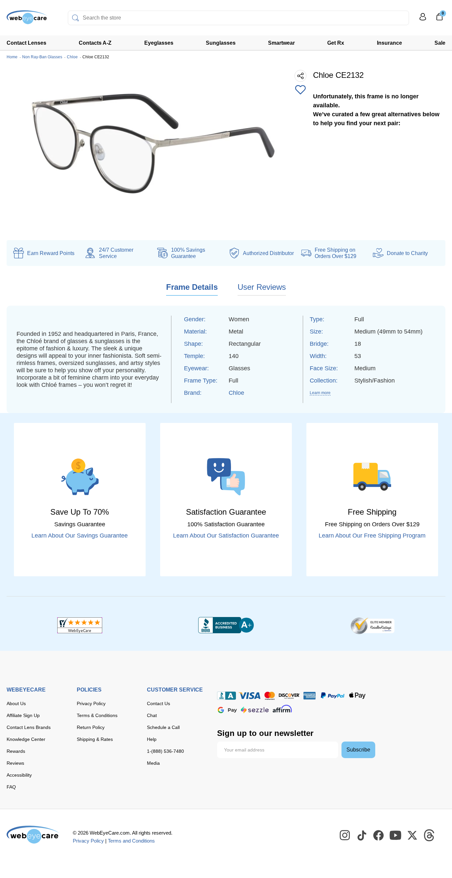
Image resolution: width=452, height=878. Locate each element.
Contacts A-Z (95, 43)
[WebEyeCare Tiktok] (362, 836)
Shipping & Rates (95, 739)
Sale (439, 43)
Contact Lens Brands (29, 727)
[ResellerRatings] (372, 625)
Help (152, 739)
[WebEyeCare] (33, 835)
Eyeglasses (158, 43)
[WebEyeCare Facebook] (379, 836)
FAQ (11, 787)
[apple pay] (357, 696)
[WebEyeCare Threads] (429, 836)
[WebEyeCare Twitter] (413, 836)
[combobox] (238, 18)
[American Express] (309, 696)
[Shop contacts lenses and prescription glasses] (27, 19)
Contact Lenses (26, 43)
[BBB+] (226, 625)
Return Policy (91, 727)
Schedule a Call (163, 727)
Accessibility (19, 775)
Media (153, 763)
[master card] (269, 696)
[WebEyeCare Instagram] (345, 836)
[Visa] (249, 696)
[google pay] (227, 710)
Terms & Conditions (97, 715)
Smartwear (281, 43)
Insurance (389, 43)
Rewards (16, 751)
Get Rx (335, 43)
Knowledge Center (26, 739)
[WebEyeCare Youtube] (396, 836)
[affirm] (282, 708)
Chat (152, 715)
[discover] (289, 696)
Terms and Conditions (131, 841)
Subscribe (358, 749)
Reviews (15, 763)
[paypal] (332, 696)
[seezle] (255, 710)
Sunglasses (221, 43)
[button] (300, 90)
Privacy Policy (91, 703)
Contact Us (158, 703)
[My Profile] (423, 19)
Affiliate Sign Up (23, 715)
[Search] (75, 18)
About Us (16, 703)
